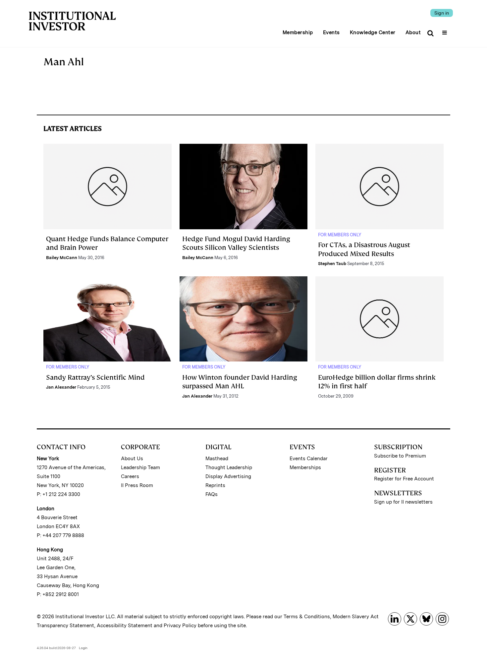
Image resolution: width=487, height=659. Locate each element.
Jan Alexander (61, 387)
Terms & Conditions (307, 617)
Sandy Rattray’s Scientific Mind (95, 377)
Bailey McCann (61, 257)
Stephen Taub (332, 263)
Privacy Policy (180, 626)
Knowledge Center (373, 32)
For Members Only (339, 234)
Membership (298, 32)
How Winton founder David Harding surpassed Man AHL (239, 381)
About (413, 32)
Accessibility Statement (124, 626)
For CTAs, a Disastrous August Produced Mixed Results (364, 249)
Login (83, 648)
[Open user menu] (445, 30)
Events (331, 32)
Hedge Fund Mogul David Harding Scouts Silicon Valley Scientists (236, 243)
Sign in (441, 13)
